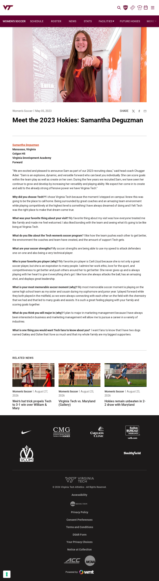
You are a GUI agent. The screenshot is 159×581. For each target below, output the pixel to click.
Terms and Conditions (79, 527)
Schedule (36, 21)
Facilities (105, 21)
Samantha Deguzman (25, 144)
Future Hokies (130, 21)
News (72, 21)
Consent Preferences (79, 519)
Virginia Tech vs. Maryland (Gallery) (77, 403)
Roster (56, 21)
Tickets (132, 8)
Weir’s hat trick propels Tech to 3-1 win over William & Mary (31, 404)
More (150, 21)
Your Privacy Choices (79, 542)
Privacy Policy (79, 512)
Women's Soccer (22, 110)
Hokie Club (126, 8)
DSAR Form (79, 534)
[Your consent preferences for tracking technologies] (6, 574)
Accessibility (79, 494)
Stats (88, 21)
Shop (140, 8)
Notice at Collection (79, 549)
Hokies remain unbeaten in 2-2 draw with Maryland (125, 403)
